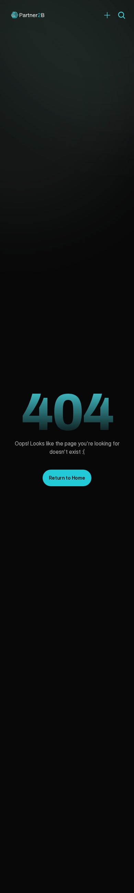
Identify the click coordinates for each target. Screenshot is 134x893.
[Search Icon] (122, 15)
